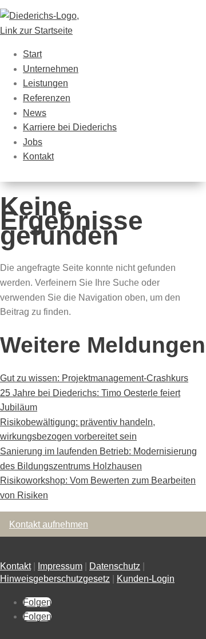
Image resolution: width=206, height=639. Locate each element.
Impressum (60, 566)
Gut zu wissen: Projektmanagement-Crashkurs (94, 378)
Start (32, 54)
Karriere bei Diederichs (70, 127)
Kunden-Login (146, 579)
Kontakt (38, 156)
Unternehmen (50, 69)
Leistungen (45, 83)
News (34, 113)
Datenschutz (114, 566)
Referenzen (46, 98)
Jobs (32, 142)
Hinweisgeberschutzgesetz (55, 579)
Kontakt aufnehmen (48, 524)
